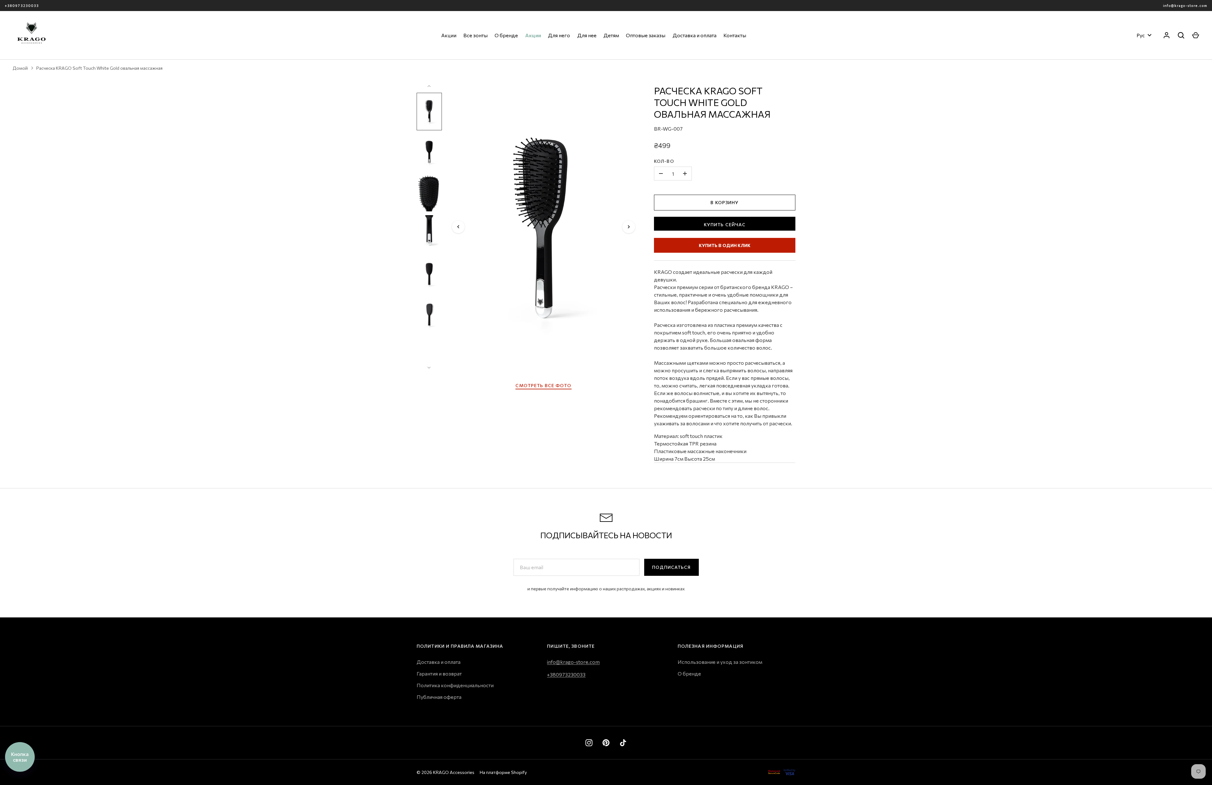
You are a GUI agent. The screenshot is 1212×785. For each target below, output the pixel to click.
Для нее (587, 35)
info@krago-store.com (1185, 5)
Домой (20, 68)
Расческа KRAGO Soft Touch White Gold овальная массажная (99, 68)
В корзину (724, 202)
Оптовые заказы (645, 35)
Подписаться (671, 567)
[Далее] (628, 227)
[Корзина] (1196, 35)
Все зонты (475, 35)
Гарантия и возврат (439, 673)
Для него (559, 35)
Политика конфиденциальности (455, 685)
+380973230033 (22, 5)
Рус (1141, 35)
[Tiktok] (623, 743)
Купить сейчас (725, 224)
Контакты (734, 35)
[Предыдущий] (458, 227)
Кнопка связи (20, 757)
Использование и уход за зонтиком (720, 662)
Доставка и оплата (694, 35)
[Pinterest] (606, 743)
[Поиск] (1181, 35)
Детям (611, 35)
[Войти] (1166, 35)
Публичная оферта (439, 697)
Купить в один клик (725, 245)
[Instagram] (589, 743)
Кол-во (664, 161)
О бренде (506, 35)
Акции (448, 35)
